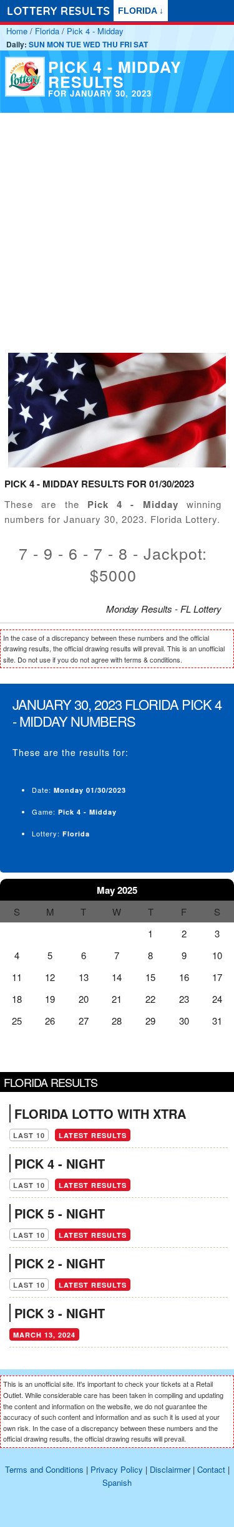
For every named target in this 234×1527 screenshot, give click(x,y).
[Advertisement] (117, 230)
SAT (141, 44)
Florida (47, 31)
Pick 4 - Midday (95, 31)
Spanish (117, 1482)
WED (91, 44)
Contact (211, 1469)
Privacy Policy (116, 1469)
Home (16, 31)
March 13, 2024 (44, 1334)
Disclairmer (170, 1469)
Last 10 (29, 1135)
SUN (37, 44)
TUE (73, 44)
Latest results (93, 1135)
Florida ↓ (140, 11)
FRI (126, 44)
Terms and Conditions (44, 1469)
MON (55, 44)
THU (110, 44)
